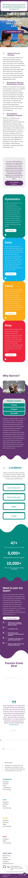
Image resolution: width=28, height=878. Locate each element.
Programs (6, 781)
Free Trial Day (7, 789)
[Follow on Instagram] (5, 793)
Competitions (7, 787)
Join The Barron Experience (14, 183)
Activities (5, 783)
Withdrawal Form (8, 863)
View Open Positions (11, 618)
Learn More (11, 230)
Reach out (22, 769)
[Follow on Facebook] (3, 793)
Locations (6, 861)
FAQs (4, 785)
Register (5, 857)
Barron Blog (6, 855)
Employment (7, 859)
